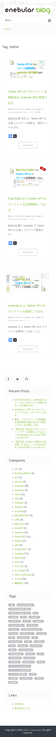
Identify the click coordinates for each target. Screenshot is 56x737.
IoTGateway (15, 642)
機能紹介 (19, 583)
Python (30, 654)
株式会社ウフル (23, 708)
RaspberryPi (21, 549)
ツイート (31, 112)
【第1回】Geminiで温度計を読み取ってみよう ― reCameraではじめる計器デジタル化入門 (31, 444)
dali (16, 477)
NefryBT (19, 528)
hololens (19, 507)
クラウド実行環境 (17, 674)
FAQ (17, 498)
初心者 (13, 678)
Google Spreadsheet (31, 629)
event (17, 494)
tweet (17, 320)
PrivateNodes (16, 654)
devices (19, 481)
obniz (12, 650)
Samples (19, 553)
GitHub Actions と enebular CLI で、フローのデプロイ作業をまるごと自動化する (31, 402)
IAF (11, 638)
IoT (34, 638)
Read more (28, 145)
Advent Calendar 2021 (19, 613)
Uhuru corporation (32, 730)
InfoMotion (23, 638)
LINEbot (39, 642)
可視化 (39, 678)
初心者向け (26, 678)
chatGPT (34, 617)
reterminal (14, 662)
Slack (40, 662)
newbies (19, 532)
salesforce (28, 662)
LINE (17, 519)
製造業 (13, 682)
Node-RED (18, 112)
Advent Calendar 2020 (19, 609)
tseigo (33, 109)
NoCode (22, 646)
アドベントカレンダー (19, 666)
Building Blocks (23, 473)
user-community (23, 574)
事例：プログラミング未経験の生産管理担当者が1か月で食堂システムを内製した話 (31, 422)
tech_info (19, 566)
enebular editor (16, 625)
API (42, 109)
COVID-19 (14, 621)
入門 (32, 674)
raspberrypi (15, 658)
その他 (18, 579)
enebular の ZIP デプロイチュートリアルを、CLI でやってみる (31, 412)
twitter (25, 112)
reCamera (29, 658)
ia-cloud (19, 511)
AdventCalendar (25, 605)
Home (7, 29)
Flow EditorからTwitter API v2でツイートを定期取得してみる (27, 204)
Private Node (25, 650)
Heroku (13, 634)
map (12, 646)
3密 (11, 605)
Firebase (19, 503)
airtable (13, 617)
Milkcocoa (20, 524)
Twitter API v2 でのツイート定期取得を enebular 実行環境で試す (27, 97)
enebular (11, 112)
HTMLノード (27, 634)
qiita (17, 545)
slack (17, 562)
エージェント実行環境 (19, 670)
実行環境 (37, 112)
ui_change (20, 570)
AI (35, 613)
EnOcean (19, 490)
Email (26, 621)
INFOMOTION (22, 515)
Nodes (18, 541)
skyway (18, 558)
